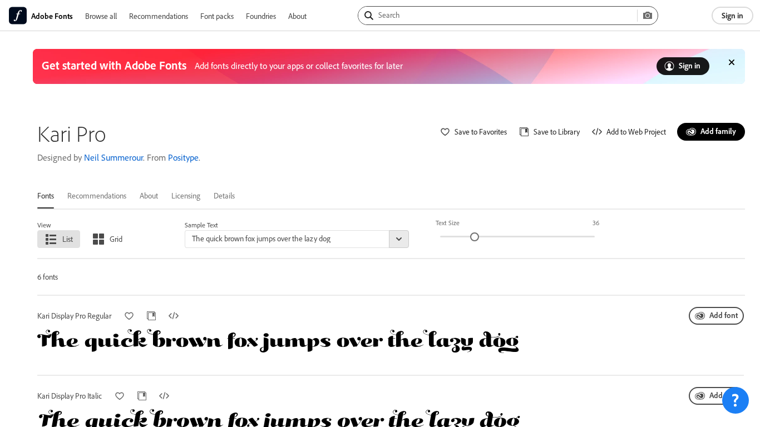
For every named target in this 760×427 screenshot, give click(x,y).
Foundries (261, 16)
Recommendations (158, 16)
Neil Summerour (113, 157)
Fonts (45, 195)
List (67, 239)
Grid (116, 239)
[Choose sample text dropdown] (399, 239)
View (44, 225)
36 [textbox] (596, 223)
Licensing (185, 195)
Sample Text (201, 225)
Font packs (217, 16)
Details (224, 195)
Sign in (732, 15)
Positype (183, 157)
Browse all (101, 16)
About (297, 16)
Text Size (448, 223)
